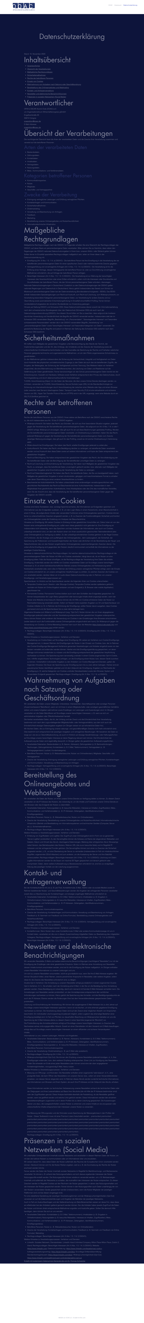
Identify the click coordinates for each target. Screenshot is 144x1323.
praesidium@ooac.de (32, 121)
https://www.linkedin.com (37, 1248)
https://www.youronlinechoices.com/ (38, 628)
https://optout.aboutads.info (103, 624)
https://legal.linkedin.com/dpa (63, 1252)
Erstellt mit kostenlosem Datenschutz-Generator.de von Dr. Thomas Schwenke (54, 1261)
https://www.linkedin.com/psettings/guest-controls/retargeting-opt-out (54, 1258)
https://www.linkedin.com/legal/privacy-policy (84, 1248)
